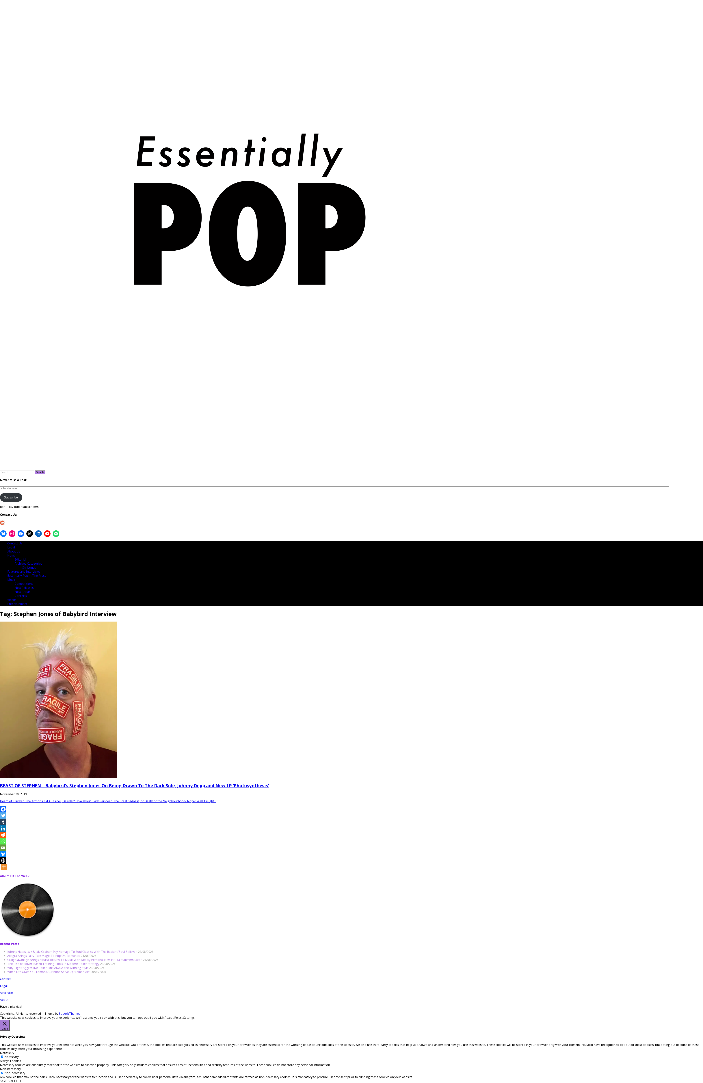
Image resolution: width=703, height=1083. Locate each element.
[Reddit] (3, 835)
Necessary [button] (7, 1053)
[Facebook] (3, 809)
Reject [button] (178, 1018)
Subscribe (11, 497)
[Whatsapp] (3, 841)
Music (11, 580)
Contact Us (14, 543)
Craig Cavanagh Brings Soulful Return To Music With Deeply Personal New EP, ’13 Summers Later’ (74, 960)
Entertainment (17, 604)
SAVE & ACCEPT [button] (10, 1081)
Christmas (29, 567)
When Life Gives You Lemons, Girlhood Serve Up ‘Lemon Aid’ (48, 972)
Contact (5, 979)
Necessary (11, 1057)
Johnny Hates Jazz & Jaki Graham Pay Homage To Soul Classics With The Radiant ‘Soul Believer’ (72, 952)
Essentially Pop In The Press (26, 576)
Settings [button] (189, 1018)
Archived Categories (28, 563)
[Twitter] (3, 815)
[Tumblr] (3, 822)
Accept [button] (169, 1018)
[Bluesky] (3, 854)
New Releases (24, 588)
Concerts (21, 596)
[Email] (3, 847)
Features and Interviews (23, 572)
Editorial (20, 559)
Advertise (6, 993)
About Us (13, 551)
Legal (11, 547)
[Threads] (3, 860)
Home (11, 555)
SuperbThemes (69, 1014)
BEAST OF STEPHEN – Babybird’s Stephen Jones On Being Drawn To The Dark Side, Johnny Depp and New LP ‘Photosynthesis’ (134, 785)
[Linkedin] (3, 828)
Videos (11, 600)
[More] (4, 867)
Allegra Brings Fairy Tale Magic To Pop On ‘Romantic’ (43, 956)
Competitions (24, 584)
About (4, 1000)
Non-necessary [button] (10, 1069)
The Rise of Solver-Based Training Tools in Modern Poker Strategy (53, 964)
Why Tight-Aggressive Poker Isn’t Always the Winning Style (47, 968)
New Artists (23, 592)
